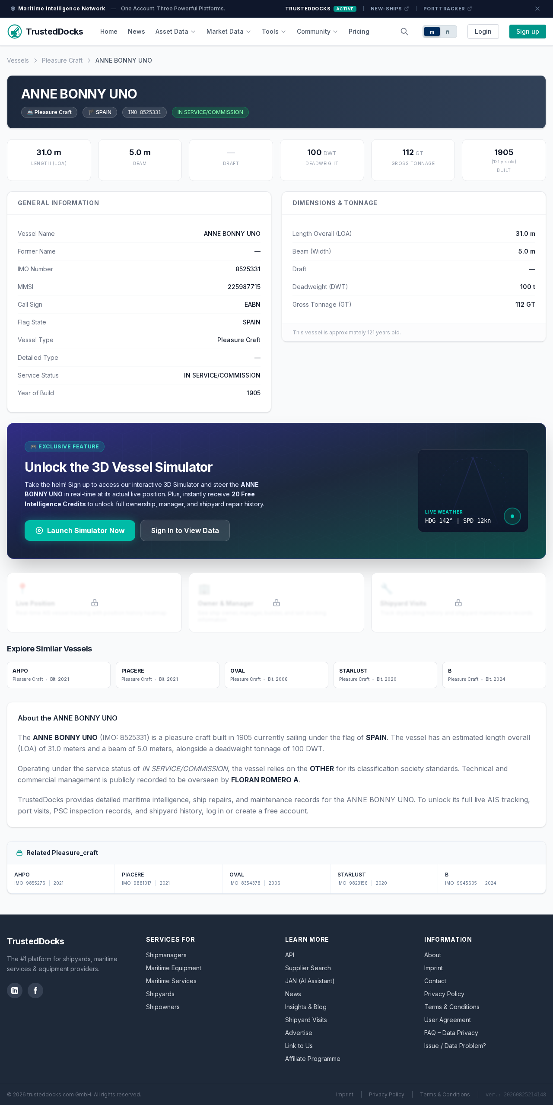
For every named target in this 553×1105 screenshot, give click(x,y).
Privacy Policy (444, 993)
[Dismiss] (537, 8)
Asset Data (172, 31)
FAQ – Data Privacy (451, 1032)
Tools (270, 31)
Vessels (18, 60)
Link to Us (299, 1045)
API (289, 955)
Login (483, 31)
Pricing (359, 31)
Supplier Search (308, 968)
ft (448, 32)
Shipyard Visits (306, 1019)
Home (109, 31)
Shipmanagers (166, 955)
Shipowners (163, 1006)
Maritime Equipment (173, 968)
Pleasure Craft (62, 60)
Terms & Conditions (452, 1006)
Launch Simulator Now (86, 530)
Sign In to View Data (185, 530)
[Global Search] (404, 31)
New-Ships (386, 9)
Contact (435, 980)
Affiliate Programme (312, 1058)
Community (314, 31)
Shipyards (160, 993)
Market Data (225, 31)
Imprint (433, 968)
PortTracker (444, 9)
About (432, 955)
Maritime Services (171, 980)
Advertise (298, 1032)
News (136, 31)
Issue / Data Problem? (455, 1045)
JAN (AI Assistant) (310, 980)
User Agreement (447, 1019)
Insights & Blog (306, 1006)
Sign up (527, 31)
